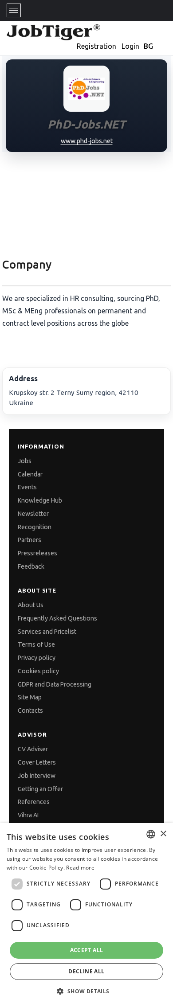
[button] (86, 991)
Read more (80, 867)
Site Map (30, 697)
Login (130, 46)
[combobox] (150, 834)
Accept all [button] (86, 950)
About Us (30, 605)
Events (27, 487)
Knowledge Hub (40, 500)
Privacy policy (36, 657)
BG (148, 46)
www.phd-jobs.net (87, 140)
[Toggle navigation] (14, 10)
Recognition (34, 527)
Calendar (30, 474)
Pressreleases (37, 553)
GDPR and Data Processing (54, 684)
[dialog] (86, 915)
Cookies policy (38, 671)
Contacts (30, 710)
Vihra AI (28, 815)
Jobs (24, 460)
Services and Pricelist (47, 631)
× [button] (163, 834)
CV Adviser (33, 749)
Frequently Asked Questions (57, 618)
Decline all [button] (86, 971)
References (34, 801)
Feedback (31, 566)
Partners (29, 539)
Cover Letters (37, 762)
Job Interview (36, 775)
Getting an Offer (40, 788)
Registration (96, 46)
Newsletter (33, 513)
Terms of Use (36, 644)
